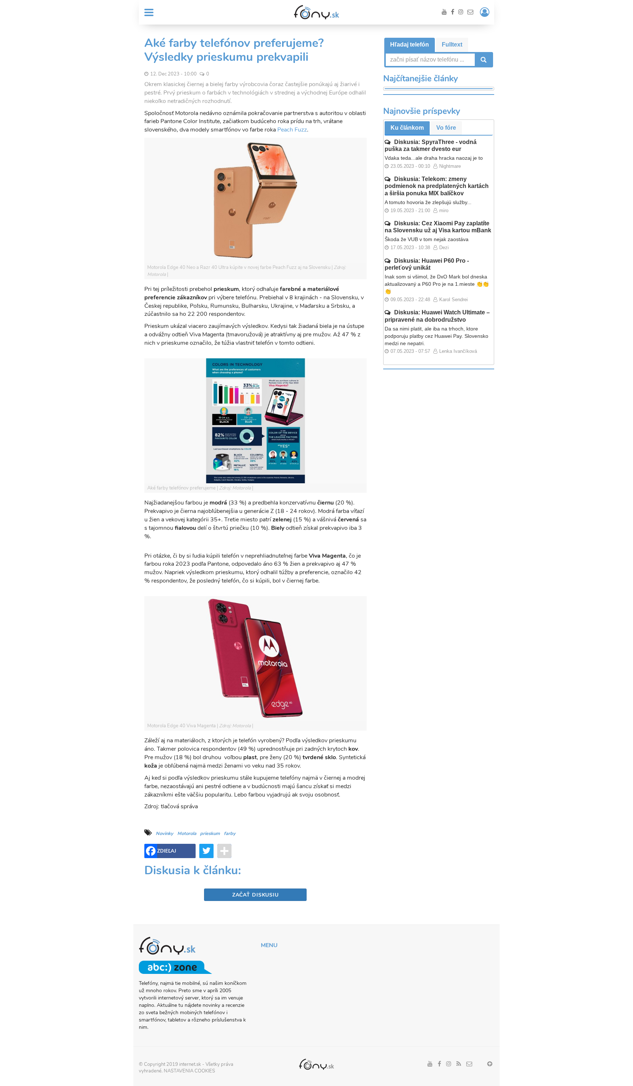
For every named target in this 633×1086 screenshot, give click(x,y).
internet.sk (190, 1064)
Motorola (186, 833)
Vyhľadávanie (483, 59)
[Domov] (316, 12)
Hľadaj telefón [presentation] (409, 44)
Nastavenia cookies (189, 1071)
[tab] (409, 45)
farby (230, 833)
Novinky (164, 833)
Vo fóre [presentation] (446, 128)
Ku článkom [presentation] (407, 128)
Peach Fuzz (292, 130)
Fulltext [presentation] (452, 44)
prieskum (210, 833)
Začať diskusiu (255, 894)
